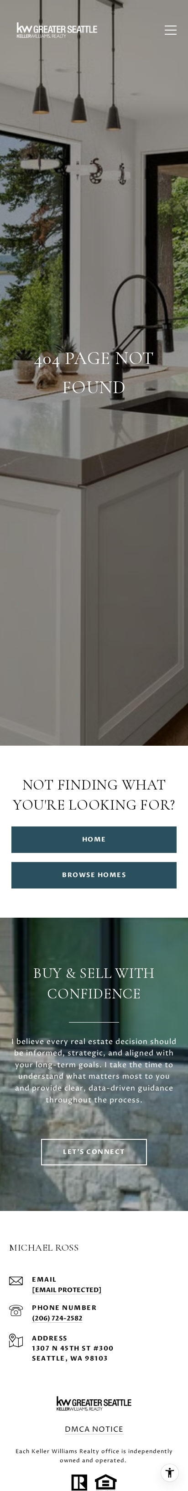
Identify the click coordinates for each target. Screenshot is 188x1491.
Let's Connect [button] (94, 1152)
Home (94, 839)
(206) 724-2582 (57, 1318)
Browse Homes (94, 875)
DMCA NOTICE (94, 1429)
